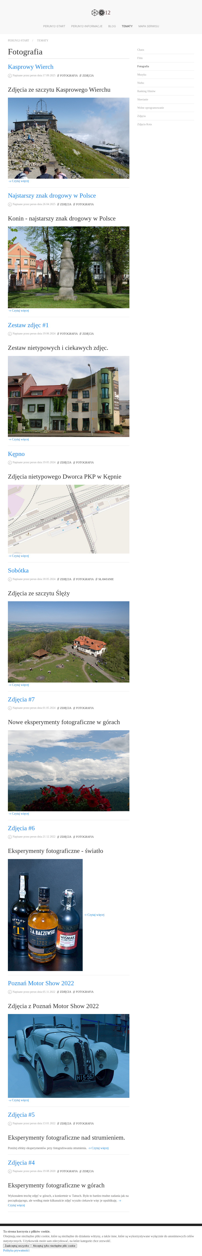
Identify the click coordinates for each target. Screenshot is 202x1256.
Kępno (16, 453)
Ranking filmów (146, 91)
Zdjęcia (88, 75)
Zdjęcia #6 (21, 828)
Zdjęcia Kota (144, 124)
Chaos (140, 49)
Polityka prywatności (16, 1250)
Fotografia (69, 75)
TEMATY (127, 26)
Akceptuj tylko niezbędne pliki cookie (54, 1245)
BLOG (112, 26)
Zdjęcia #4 (21, 1162)
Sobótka (18, 570)
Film (140, 58)
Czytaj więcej (20, 181)
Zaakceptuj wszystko (17, 1245)
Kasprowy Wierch (30, 66)
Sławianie (106, 579)
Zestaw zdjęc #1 (28, 325)
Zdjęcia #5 (21, 1114)
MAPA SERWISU (148, 26)
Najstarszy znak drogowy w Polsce (52, 195)
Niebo (140, 82)
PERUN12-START (54, 26)
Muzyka (141, 74)
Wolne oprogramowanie (150, 107)
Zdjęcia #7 (21, 699)
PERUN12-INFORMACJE (86, 26)
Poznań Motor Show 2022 (41, 983)
